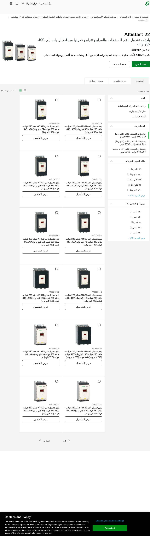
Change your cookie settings (110, 521)
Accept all (110, 528)
